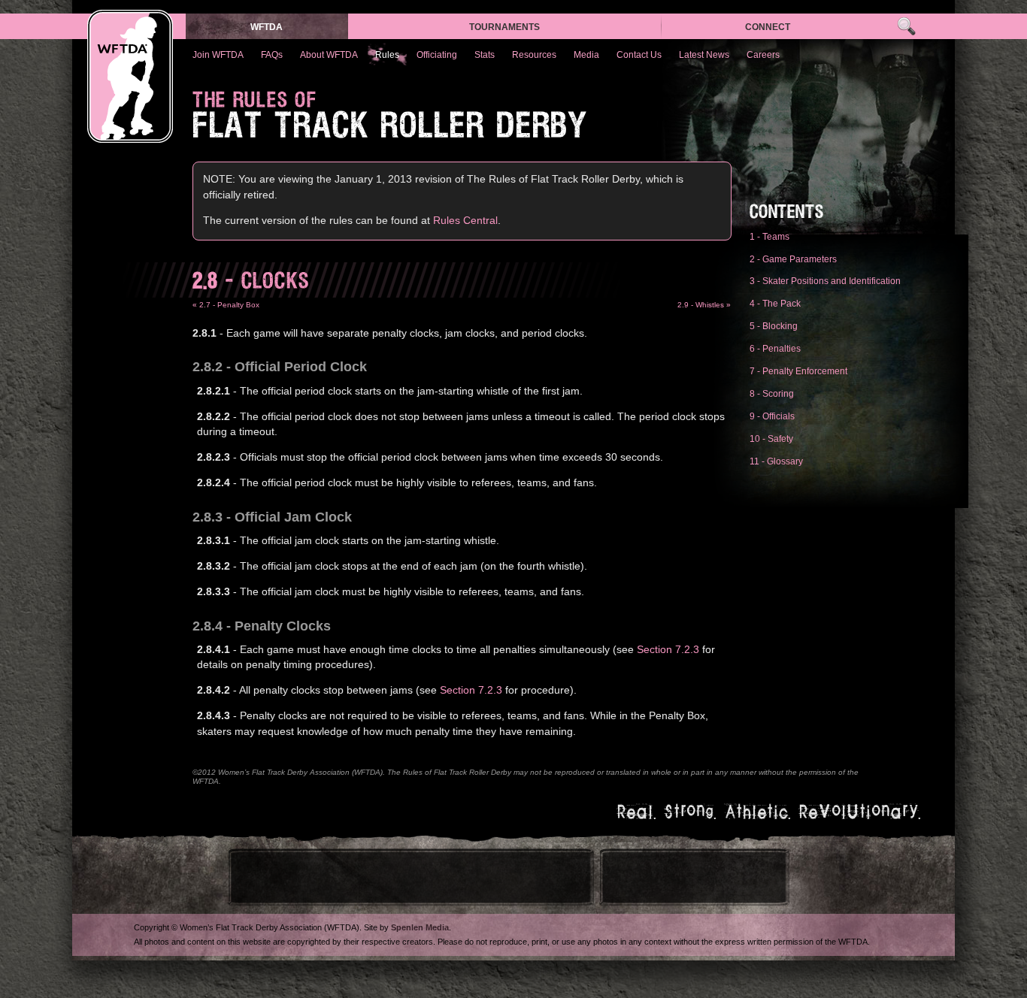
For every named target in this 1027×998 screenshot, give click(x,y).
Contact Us (639, 55)
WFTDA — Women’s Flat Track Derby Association (130, 76)
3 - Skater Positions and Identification (825, 281)
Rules (387, 55)
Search (906, 27)
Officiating (437, 55)
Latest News (704, 55)
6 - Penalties (775, 348)
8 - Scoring (772, 394)
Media (586, 55)
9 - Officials (772, 416)
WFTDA (266, 27)
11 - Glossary (776, 461)
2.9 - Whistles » (704, 305)
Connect (767, 27)
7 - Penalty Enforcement (798, 371)
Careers (763, 55)
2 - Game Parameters (793, 259)
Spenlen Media (420, 927)
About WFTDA (329, 55)
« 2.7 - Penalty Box (225, 305)
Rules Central (465, 220)
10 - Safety (771, 439)
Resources (534, 55)
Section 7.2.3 (668, 649)
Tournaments (504, 27)
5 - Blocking (774, 326)
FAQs (272, 55)
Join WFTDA (218, 55)
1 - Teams (769, 236)
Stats (484, 55)
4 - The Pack (775, 303)
